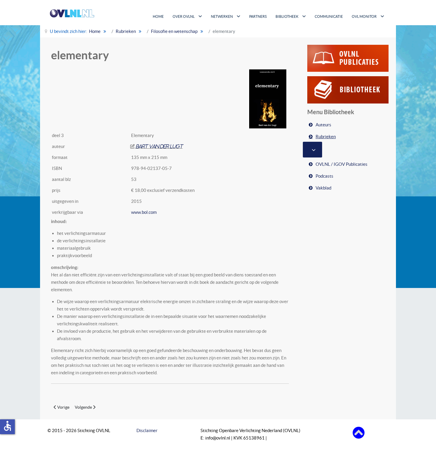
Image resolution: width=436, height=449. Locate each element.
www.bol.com (144, 212)
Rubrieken (326, 136)
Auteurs (323, 124)
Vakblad (323, 187)
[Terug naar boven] (359, 432)
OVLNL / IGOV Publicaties (341, 164)
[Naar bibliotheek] (348, 89)
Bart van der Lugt (159, 146)
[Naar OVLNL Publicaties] (348, 57)
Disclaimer (146, 430)
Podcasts (324, 176)
